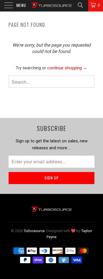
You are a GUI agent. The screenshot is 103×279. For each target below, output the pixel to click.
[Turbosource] (51, 6)
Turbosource (34, 231)
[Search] (80, 5)
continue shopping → (67, 67)
